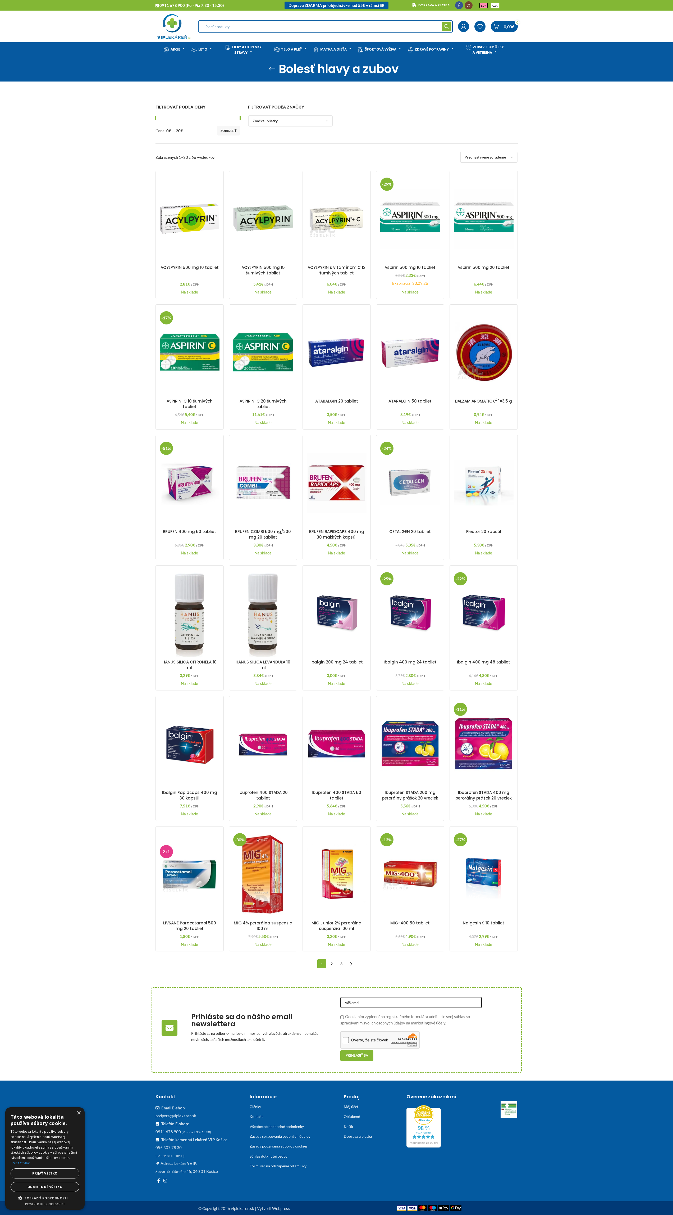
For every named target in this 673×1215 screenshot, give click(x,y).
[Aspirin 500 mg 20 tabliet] (484, 218)
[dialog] (45, 1158)
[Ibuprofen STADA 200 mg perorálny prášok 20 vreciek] (410, 743)
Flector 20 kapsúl (483, 531)
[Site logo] (174, 26)
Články (255, 1106)
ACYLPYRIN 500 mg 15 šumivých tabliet (263, 270)
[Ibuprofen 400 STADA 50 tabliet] (337, 743)
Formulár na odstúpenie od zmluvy (278, 1166)
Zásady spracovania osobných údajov (280, 1136)
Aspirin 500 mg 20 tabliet (483, 267)
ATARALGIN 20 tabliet (336, 401)
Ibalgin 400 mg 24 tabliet (410, 662)
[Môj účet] (463, 26)
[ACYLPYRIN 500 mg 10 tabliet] (189, 218)
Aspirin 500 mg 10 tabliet (410, 267)
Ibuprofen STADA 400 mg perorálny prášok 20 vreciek (483, 795)
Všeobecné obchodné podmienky (277, 1126)
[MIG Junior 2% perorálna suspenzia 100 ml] (337, 874)
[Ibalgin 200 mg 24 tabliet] (337, 613)
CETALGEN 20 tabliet (410, 531)
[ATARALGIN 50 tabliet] (410, 352)
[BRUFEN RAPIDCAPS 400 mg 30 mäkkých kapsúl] (337, 482)
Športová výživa (380, 49)
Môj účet (351, 1106)
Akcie (175, 49)
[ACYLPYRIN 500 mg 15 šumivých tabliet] (263, 218)
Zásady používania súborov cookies (279, 1146)
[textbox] (290, 121)
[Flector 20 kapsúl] (484, 482)
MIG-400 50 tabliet (410, 923)
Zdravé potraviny (432, 49)
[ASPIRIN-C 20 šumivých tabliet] (263, 352)
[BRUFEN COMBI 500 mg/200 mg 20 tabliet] (263, 482)
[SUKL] (509, 1109)
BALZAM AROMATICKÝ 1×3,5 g (483, 401)
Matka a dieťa (333, 49)
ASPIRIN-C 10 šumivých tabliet (190, 403)
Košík (348, 1126)
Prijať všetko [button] (44, 1173)
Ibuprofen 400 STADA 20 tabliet (263, 795)
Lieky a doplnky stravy (247, 49)
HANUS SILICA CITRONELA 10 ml (189, 664)
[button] (45, 1198)
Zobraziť (228, 131)
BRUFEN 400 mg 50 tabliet (189, 531)
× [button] (79, 1113)
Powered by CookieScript (45, 1204)
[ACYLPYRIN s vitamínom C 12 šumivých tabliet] (337, 218)
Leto (202, 49)
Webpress (281, 1208)
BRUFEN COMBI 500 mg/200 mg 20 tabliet (263, 534)
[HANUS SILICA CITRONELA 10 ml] (189, 613)
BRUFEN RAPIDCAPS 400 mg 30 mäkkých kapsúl (336, 534)
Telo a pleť (291, 49)
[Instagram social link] (469, 5)
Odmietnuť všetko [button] (45, 1187)
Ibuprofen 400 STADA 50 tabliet (336, 795)
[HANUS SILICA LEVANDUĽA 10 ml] (263, 613)
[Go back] (272, 69)
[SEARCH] (446, 26)
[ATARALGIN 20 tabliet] (337, 352)
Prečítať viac (20, 1163)
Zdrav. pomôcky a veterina (488, 49)
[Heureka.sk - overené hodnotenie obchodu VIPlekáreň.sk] (423, 1125)
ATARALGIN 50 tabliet (410, 401)
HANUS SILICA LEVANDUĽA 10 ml (263, 664)
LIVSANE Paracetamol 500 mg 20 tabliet (189, 925)
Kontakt (256, 1116)
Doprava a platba (358, 1136)
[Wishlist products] (480, 26)
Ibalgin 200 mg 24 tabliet (336, 662)
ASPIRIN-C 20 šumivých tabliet (263, 403)
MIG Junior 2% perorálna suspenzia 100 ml (336, 925)
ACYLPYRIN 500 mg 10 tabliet (190, 267)
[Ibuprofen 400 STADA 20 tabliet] (263, 743)
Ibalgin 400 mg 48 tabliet (483, 662)
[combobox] (290, 121)
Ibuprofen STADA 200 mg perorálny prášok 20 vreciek (410, 795)
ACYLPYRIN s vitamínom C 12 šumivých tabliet (336, 270)
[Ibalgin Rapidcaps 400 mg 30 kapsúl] (189, 743)
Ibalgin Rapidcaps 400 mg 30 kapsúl (189, 795)
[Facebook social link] (459, 5)
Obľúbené (352, 1116)
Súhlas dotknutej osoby (268, 1156)
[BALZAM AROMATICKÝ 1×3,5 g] (484, 352)
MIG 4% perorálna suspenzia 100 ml (263, 925)
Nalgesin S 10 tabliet (483, 923)
